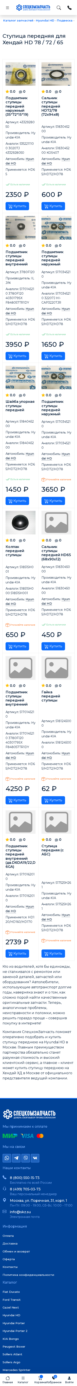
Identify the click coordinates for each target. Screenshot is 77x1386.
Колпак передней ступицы (15, 551)
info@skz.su (20, 1212)
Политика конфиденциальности (28, 1274)
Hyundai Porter (14, 1323)
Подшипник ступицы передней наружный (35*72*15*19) (17, 106)
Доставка (10, 1243)
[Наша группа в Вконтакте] (35, 1158)
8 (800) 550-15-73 (25, 1178)
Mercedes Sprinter (16, 1370)
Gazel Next (11, 1307)
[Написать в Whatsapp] (7, 1158)
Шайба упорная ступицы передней (20, 406)
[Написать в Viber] (25, 1158)
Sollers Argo (11, 1362)
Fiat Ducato (11, 1291)
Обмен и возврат (16, 1251)
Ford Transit (12, 1299)
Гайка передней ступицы (50, 696)
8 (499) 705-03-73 (25, 1189)
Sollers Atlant (12, 1354)
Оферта (9, 1259)
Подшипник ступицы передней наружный (52, 258)
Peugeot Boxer (14, 1346)
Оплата (8, 1235)
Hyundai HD (11, 1315)
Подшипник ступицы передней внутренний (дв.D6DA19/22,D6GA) (21, 856)
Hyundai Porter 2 (15, 1331)
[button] (23, 1379)
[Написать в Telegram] (16, 1158)
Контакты (10, 1267)
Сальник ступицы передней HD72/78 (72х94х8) (50, 106)
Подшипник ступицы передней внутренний (17, 258)
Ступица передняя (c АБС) (52, 850)
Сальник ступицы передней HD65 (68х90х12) (56, 553)
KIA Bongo (11, 1338)
